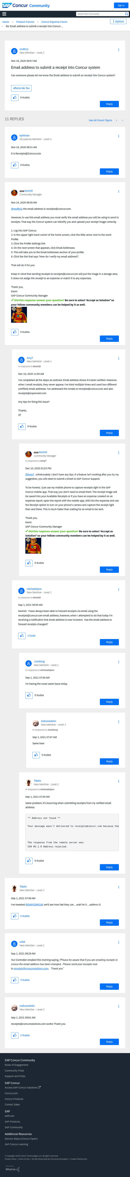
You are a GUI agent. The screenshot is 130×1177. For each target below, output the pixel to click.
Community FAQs (14, 1070)
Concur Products (14, 1099)
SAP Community (14, 1127)
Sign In (121, 5)
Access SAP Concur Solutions (21, 1087)
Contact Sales (12, 1104)
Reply (109, 104)
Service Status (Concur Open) (21, 1138)
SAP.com (9, 1116)
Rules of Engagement (16, 1065)
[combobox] (102, 14)
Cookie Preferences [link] (78, 1159)
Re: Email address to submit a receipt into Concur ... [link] (34, 26)
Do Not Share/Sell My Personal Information (50, 1159)
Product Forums (25, 22)
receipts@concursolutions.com (31, 968)
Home (5, 22)
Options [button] (119, 21)
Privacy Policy (10, 1159)
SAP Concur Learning (16, 1144)
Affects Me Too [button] (21, 88)
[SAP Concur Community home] (15, 5)
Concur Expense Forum (54, 22)
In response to (29, 366)
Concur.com (11, 1093)
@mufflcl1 (17, 209)
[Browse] (5, 14)
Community (39, 5)
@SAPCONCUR (34, 904)
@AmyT (29, 474)
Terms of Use (24, 1159)
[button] (118, 49)
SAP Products (12, 1121)
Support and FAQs (15, 1076)
